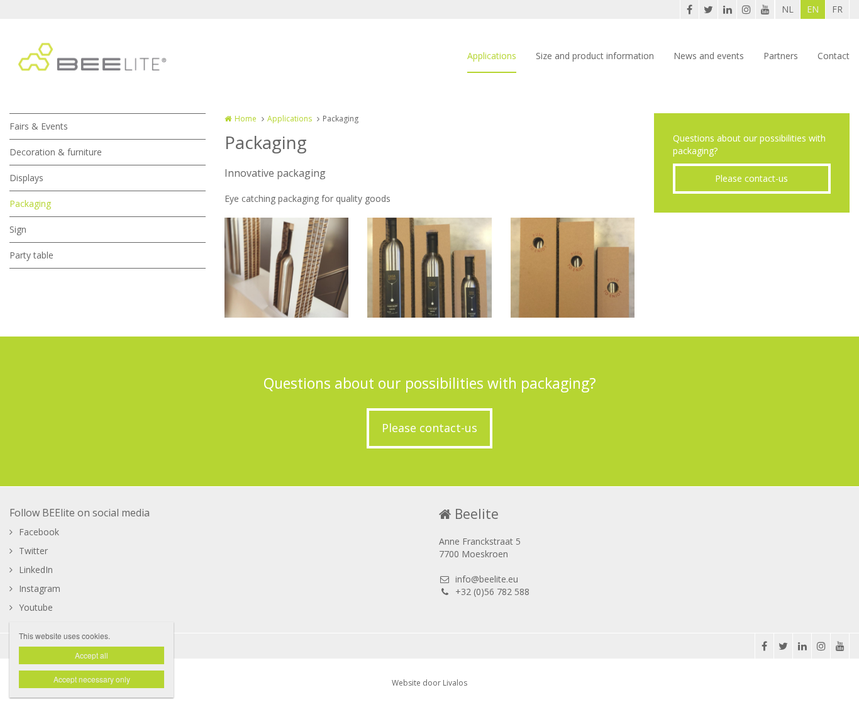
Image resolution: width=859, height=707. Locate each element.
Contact (833, 56)
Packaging (30, 203)
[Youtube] (764, 9)
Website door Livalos (429, 682)
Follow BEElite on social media (79, 513)
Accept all (91, 655)
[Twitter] (708, 9)
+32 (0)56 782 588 (492, 592)
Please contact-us (751, 178)
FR (837, 9)
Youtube (36, 607)
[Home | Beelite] (111, 56)
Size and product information (595, 56)
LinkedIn (36, 570)
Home (246, 118)
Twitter (33, 551)
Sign (17, 229)
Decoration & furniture (55, 152)
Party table (31, 255)
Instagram (39, 588)
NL (788, 9)
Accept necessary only (91, 679)
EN (813, 9)
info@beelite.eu (486, 579)
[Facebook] (689, 9)
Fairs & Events (38, 126)
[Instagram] (745, 9)
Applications (491, 56)
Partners (780, 56)
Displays (26, 178)
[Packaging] (286, 267)
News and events (708, 56)
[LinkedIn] (727, 9)
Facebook (39, 532)
